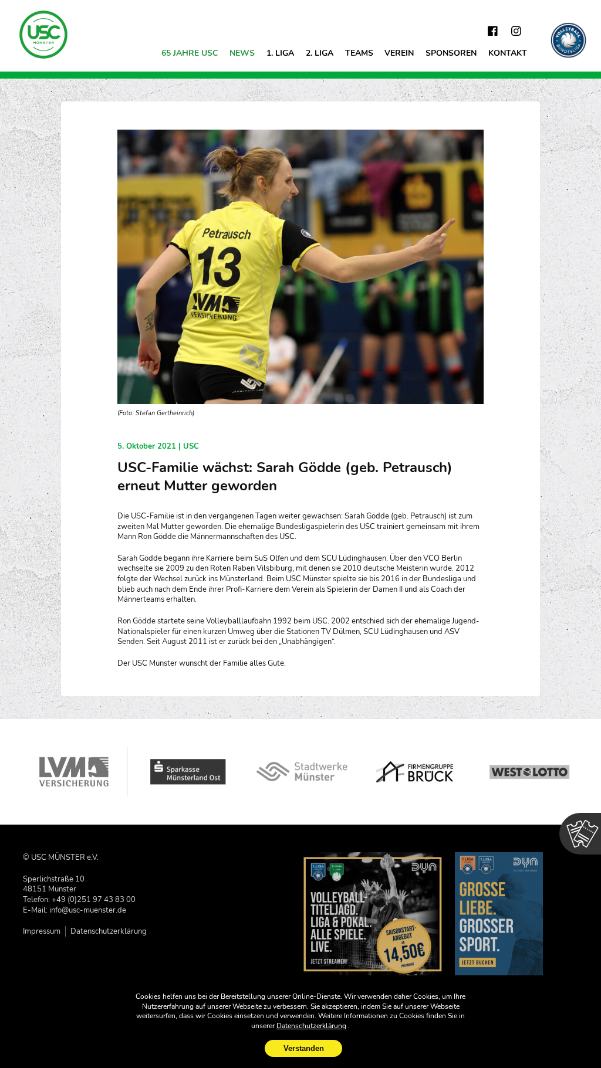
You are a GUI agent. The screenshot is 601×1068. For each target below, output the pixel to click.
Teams (359, 53)
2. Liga (319, 53)
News (242, 53)
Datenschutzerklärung (108, 931)
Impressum (41, 931)
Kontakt (507, 53)
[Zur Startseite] (44, 34)
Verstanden (303, 1048)
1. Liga (280, 53)
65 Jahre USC (189, 53)
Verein (399, 53)
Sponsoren (451, 53)
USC (191, 446)
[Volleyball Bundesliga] (568, 40)
